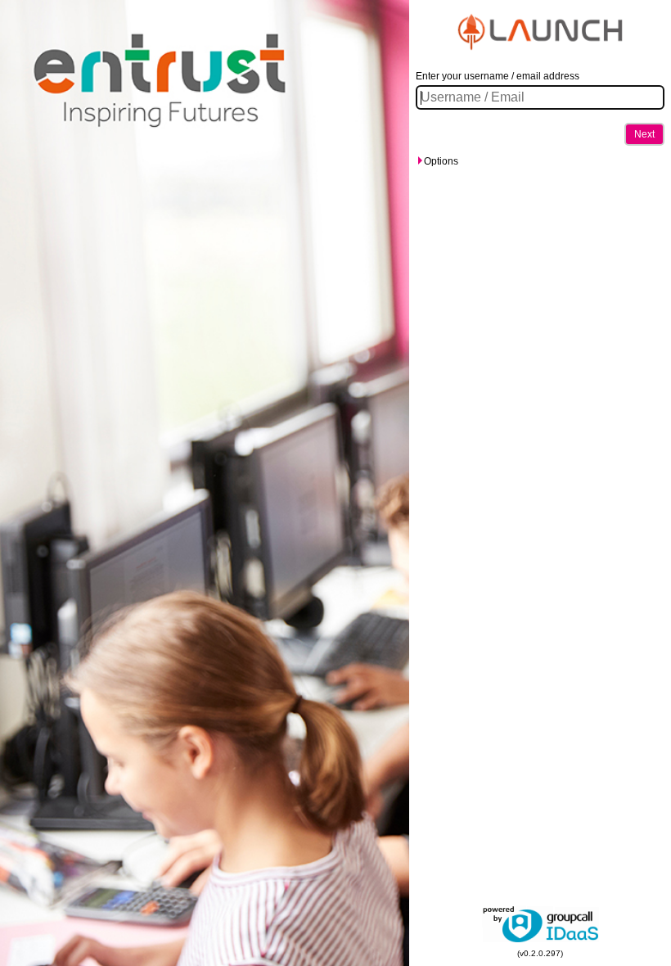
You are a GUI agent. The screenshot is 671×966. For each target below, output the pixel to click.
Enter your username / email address (497, 76)
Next (644, 134)
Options (441, 161)
